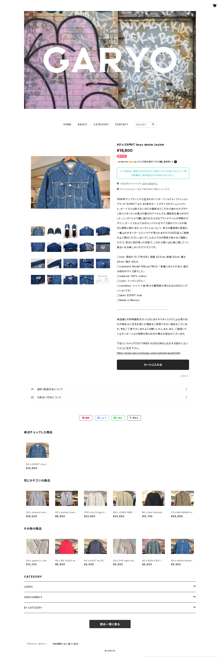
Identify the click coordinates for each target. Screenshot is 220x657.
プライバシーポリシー (37, 644)
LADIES (28, 586)
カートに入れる (153, 364)
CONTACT (122, 124)
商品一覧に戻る (110, 624)
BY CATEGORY (33, 607)
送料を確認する (150, 183)
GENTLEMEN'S (33, 597)
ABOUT (82, 124)
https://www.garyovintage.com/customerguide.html (148, 353)
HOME (67, 124)
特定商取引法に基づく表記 (65, 644)
